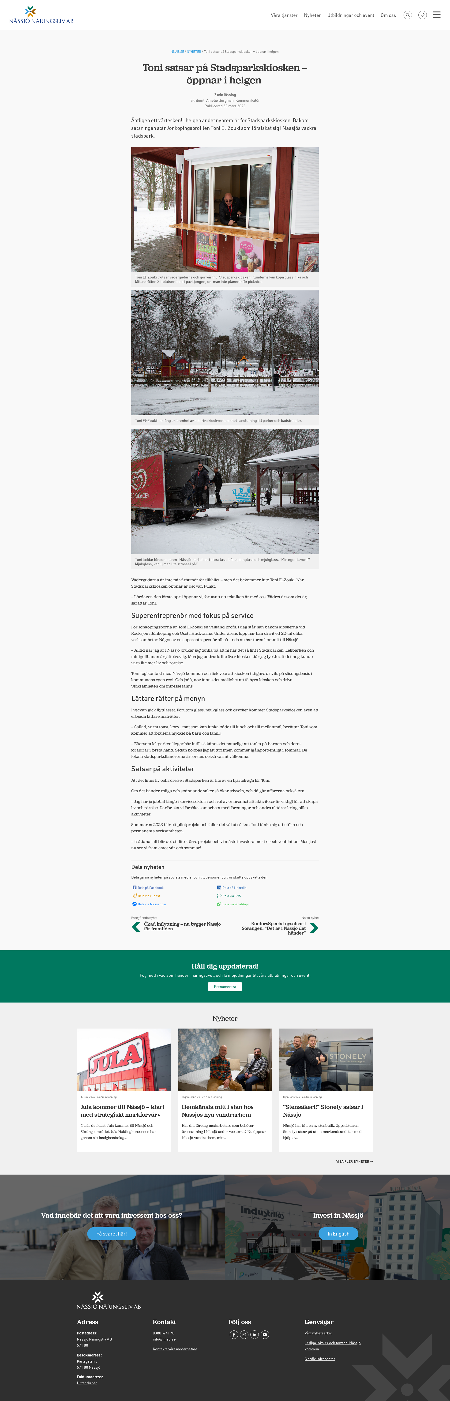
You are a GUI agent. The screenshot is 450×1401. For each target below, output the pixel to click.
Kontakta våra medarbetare (175, 1348)
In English (338, 1233)
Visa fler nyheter (353, 1161)
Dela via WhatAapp (236, 904)
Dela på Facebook (151, 887)
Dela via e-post (149, 896)
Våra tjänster (284, 15)
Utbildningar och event (350, 15)
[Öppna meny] (437, 15)
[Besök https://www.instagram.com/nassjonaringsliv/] (244, 1334)
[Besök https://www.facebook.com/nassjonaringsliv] (234, 1334)
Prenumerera (225, 986)
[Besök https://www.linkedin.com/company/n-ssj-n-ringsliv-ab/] (254, 1334)
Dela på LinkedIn (234, 887)
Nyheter (312, 15)
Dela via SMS (231, 896)
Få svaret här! (111, 1233)
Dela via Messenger (152, 904)
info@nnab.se (164, 1339)
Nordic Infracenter (320, 1358)
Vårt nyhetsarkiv (318, 1332)
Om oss (388, 15)
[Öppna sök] (408, 15)
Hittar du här (87, 1382)
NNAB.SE (177, 51)
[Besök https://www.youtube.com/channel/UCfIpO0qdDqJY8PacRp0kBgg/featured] (265, 1334)
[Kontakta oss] (422, 15)
